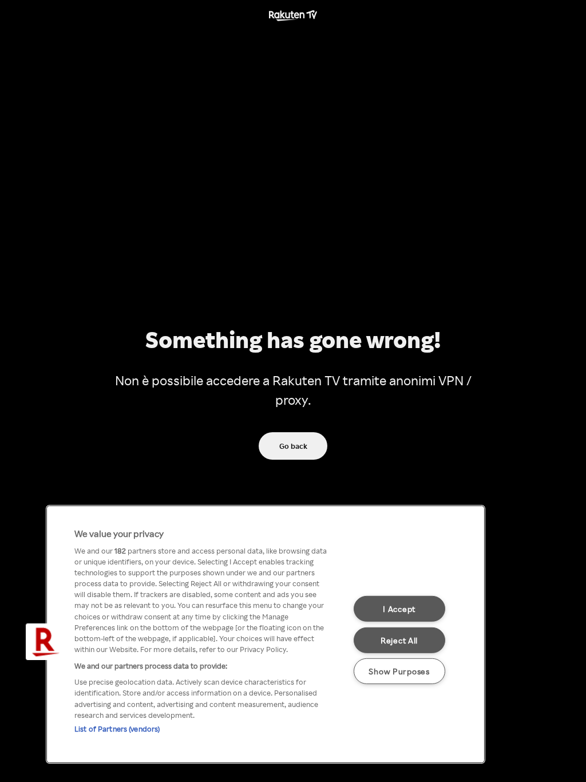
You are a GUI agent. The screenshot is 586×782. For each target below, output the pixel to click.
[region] (265, 634)
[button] (44, 641)
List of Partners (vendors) (117, 728)
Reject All (399, 639)
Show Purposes (399, 671)
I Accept (399, 608)
